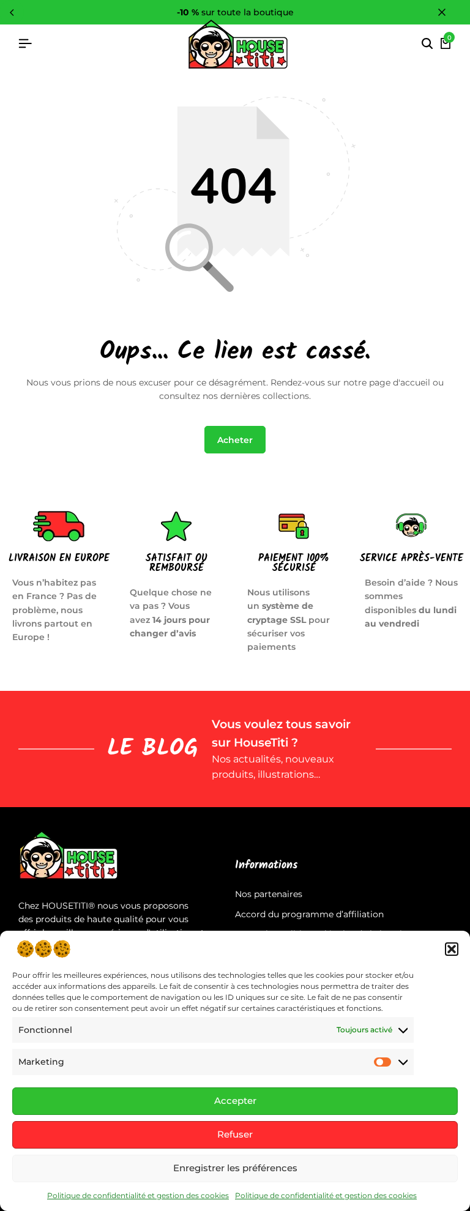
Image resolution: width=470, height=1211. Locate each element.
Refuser (235, 1134)
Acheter (235, 439)
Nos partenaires (268, 894)
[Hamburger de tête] (25, 44)
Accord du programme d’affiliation (309, 914)
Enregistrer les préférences (235, 1168)
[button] (452, 949)
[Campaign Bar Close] (448, 12)
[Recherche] (427, 44)
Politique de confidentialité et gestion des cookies (138, 1195)
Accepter (235, 1100)
